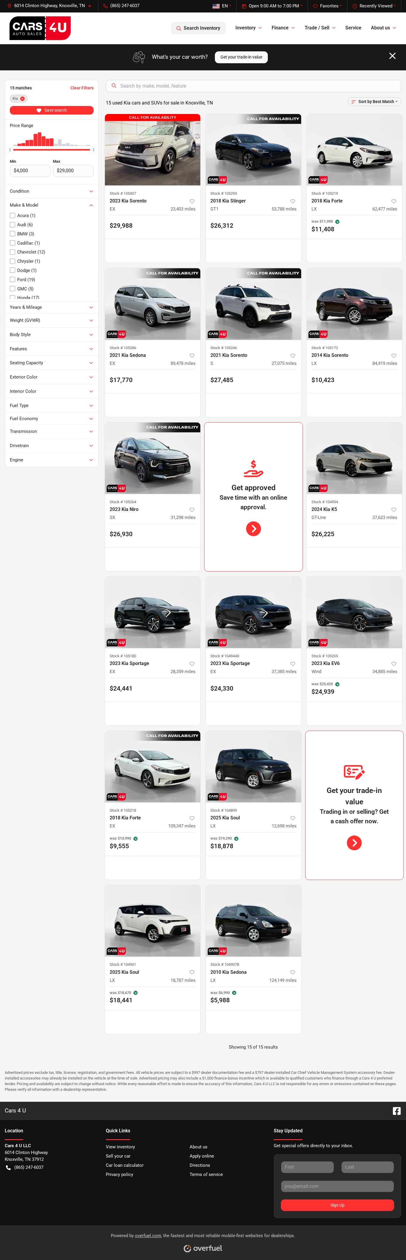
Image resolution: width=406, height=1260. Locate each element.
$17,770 (121, 380)
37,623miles (384, 517)
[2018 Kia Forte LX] (354, 150)
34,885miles (384, 671)
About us (198, 1147)
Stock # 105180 (123, 656)
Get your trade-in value (241, 57)
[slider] (9, 149)
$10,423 (322, 380)
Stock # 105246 (223, 348)
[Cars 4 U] (40, 28)
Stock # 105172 (324, 348)
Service (353, 28)
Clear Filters (82, 88)
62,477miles (384, 209)
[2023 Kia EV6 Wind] (354, 612)
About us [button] (380, 28)
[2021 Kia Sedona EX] (153, 304)
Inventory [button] (245, 28)
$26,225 (322, 534)
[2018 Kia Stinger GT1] (253, 150)
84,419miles (384, 363)
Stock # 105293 (223, 193)
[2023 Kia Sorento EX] (153, 150)
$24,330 (221, 688)
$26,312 (221, 225)
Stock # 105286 (123, 348)
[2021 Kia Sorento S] (253, 304)
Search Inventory (202, 28)
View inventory (120, 1147)
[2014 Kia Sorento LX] (354, 304)
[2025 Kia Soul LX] (253, 766)
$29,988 (121, 225)
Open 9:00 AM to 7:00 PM (274, 6)
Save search (55, 110)
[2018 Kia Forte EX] (153, 766)
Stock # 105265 (324, 656)
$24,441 (121, 688)
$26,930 (121, 534)
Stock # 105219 (324, 193)
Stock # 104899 (223, 810)
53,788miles (284, 209)
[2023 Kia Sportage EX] (153, 612)
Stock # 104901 (123, 964)
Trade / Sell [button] (317, 28)
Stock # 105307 (123, 193)
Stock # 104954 (324, 502)
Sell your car (118, 1156)
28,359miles (183, 671)
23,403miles (183, 209)
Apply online (202, 1156)
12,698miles (284, 826)
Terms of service (206, 1174)
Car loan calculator (125, 1165)
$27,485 (221, 380)
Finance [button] (280, 28)
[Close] (392, 55)
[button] (51, 6)
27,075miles (284, 363)
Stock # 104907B (224, 964)
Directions (200, 1165)
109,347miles (182, 826)
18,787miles (183, 980)
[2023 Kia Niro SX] (153, 458)
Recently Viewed (376, 6)
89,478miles (183, 363)
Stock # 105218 (123, 810)
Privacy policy (119, 1174)
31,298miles (183, 517)
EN (225, 6)
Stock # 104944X (224, 656)
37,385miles (284, 671)
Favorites (329, 6)
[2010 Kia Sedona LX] (253, 921)
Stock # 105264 (123, 502)
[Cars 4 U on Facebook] (394, 1110)
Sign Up (337, 1205)
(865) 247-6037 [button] (124, 5)
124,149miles (283, 980)
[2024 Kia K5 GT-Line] (354, 458)
